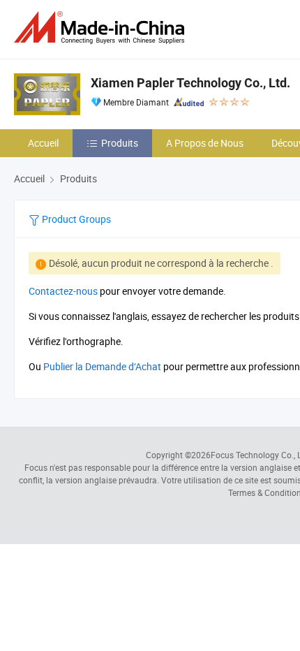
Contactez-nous (63, 291)
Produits (119, 142)
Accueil (43, 142)
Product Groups (75, 219)
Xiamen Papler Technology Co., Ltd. (190, 82)
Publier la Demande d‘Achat (102, 366)
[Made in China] (102, 27)
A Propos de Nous (204, 142)
